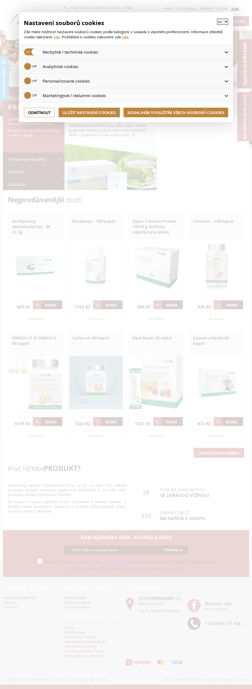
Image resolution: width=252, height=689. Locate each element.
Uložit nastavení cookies (89, 113)
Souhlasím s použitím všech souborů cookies (175, 113)
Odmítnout (39, 113)
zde (56, 36)
